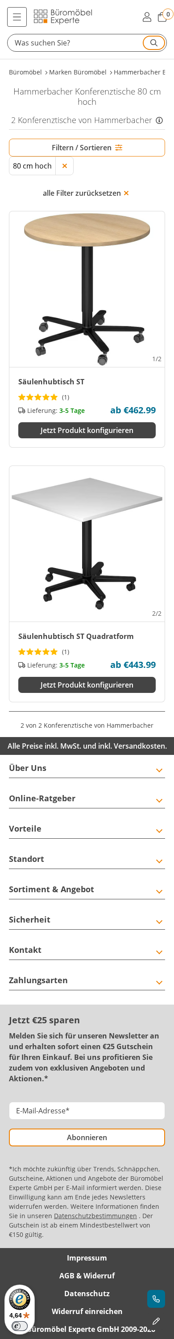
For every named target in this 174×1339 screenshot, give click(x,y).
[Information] (159, 120)
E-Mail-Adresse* (43, 1111)
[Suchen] (154, 43)
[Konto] (147, 17)
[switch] (20, 1326)
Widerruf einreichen (87, 1311)
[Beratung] (156, 1299)
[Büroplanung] (156, 1321)
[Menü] (17, 17)
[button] (87, 43)
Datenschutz (87, 1293)
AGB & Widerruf (87, 1276)
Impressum (87, 1258)
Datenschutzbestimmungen (95, 1215)
